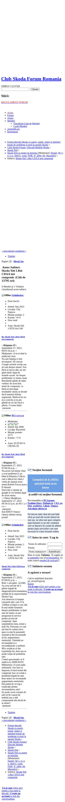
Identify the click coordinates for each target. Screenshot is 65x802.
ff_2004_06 (39, 155)
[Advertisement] (32, 40)
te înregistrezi (52, 557)
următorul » (20, 251)
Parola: (31, 547)
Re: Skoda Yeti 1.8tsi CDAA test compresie (13, 338)
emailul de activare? (49, 560)
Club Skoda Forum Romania (31, 78)
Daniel (54, 153)
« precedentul (8, 251)
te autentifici (33, 557)
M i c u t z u (18, 415)
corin (24, 155)
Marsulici (50, 155)
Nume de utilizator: (37, 544)
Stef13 (17, 155)
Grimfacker (18, 295)
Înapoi (31, 584)
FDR (30, 155)
